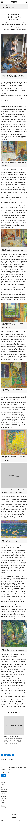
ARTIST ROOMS (4, 791)
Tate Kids (3, 793)
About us (3, 782)
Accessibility (13, 813)
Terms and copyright (5, 786)
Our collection (4, 784)
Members (3, 800)
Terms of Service (6, 769)
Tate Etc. (3, 5)
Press (4, 813)
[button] (26, 2)
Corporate (3, 805)
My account (3, 807)
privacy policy (6, 772)
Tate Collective (4, 798)
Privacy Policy (24, 767)
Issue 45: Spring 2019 (13, 5)
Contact (14, 814)
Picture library (4, 789)
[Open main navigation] (5, 2)
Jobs (8, 813)
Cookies (23, 813)
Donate (2, 804)
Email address (4, 762)
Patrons (2, 802)
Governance (3, 788)
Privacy (18, 813)
